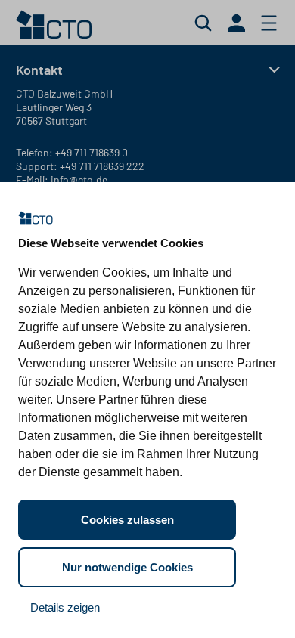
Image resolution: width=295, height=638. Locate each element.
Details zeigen (65, 607)
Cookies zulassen (127, 519)
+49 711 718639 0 (91, 152)
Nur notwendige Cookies (127, 567)
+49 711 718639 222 (102, 166)
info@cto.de (79, 179)
